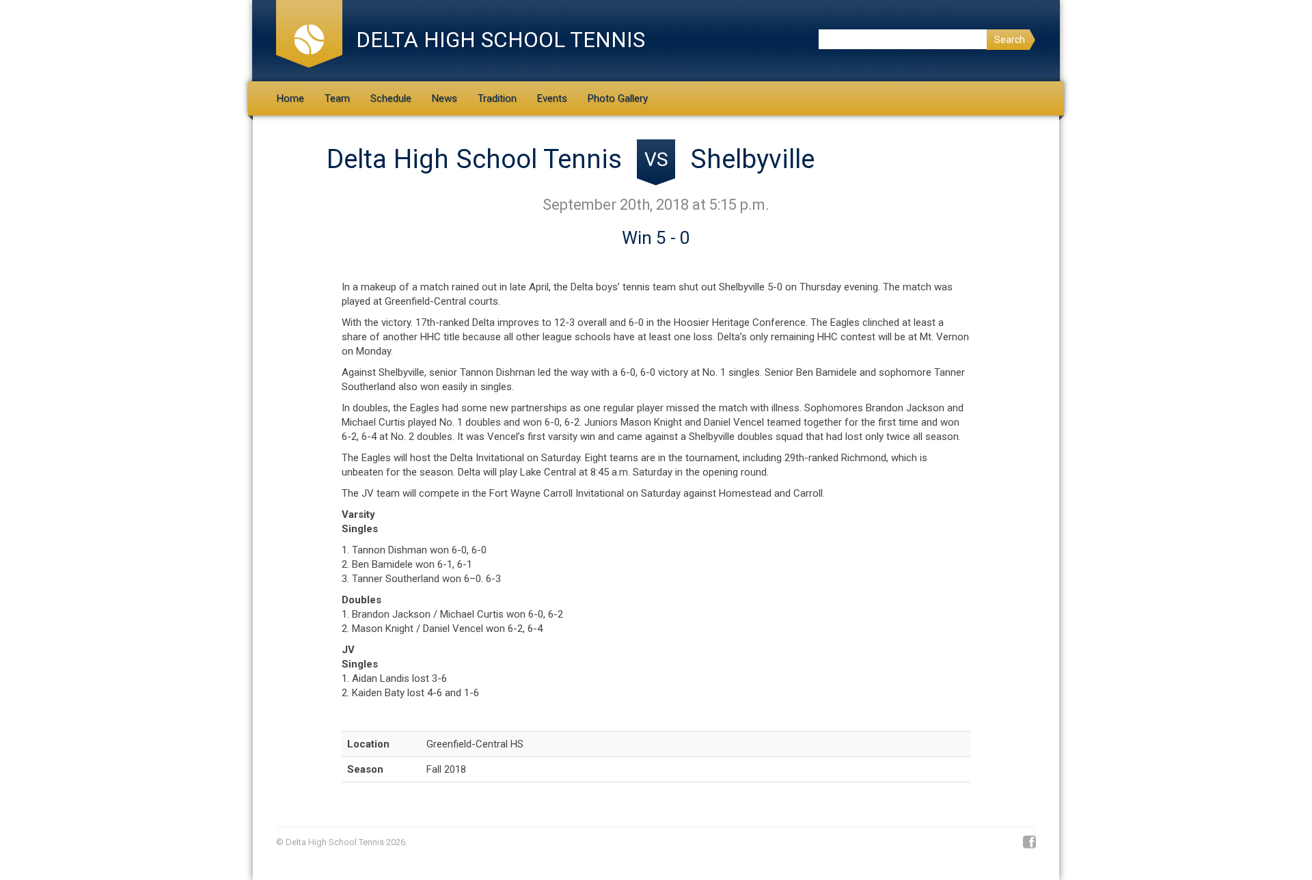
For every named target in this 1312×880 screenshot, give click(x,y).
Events (552, 98)
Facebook (1029, 842)
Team (337, 98)
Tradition (497, 98)
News (444, 98)
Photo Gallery (618, 98)
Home (290, 98)
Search (1009, 39)
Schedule (390, 98)
